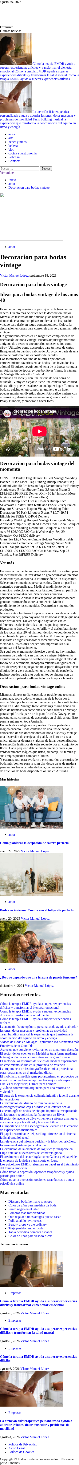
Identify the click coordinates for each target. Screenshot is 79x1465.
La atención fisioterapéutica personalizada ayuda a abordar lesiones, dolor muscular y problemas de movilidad (38, 115)
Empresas (14, 1293)
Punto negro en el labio (23, 1209)
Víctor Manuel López (14, 275)
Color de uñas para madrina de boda (32, 1205)
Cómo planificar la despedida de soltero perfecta (34, 843)
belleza (13, 145)
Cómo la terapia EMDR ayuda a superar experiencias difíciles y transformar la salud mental (34, 73)
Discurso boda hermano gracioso (30, 1201)
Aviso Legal (16, 1448)
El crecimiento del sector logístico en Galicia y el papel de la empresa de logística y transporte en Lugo (38, 1158)
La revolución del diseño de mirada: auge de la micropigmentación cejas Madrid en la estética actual (35, 1105)
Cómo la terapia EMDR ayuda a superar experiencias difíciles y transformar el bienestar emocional (37, 67)
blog (11, 149)
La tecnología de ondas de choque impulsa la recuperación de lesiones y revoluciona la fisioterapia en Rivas (39, 1112)
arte (10, 138)
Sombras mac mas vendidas (26, 1213)
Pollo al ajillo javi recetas (25, 1220)
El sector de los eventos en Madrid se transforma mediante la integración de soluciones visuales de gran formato (38, 1055)
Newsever (68, 1459)
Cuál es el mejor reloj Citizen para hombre (28, 1084)
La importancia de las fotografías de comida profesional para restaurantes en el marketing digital (37, 1070)
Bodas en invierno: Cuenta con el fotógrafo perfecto (37, 910)
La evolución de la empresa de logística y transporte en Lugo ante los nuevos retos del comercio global (36, 1151)
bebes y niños (17, 142)
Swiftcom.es (16, 14)
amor (11, 134)
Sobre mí (14, 157)
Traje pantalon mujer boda (25, 1228)
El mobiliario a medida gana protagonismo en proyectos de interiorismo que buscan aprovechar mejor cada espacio (39, 1078)
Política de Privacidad (22, 1444)
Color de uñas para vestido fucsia (30, 1236)
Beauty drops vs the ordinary (27, 1224)
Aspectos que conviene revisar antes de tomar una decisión (39, 1049)
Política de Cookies (21, 1452)
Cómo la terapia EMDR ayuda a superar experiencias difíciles (39, 77)
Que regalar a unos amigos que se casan (34, 1217)
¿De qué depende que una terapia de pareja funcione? (38, 977)
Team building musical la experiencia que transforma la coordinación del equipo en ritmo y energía (38, 123)
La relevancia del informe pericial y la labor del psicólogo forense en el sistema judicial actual (38, 1143)
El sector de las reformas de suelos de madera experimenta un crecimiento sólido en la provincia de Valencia (38, 1063)
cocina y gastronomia (22, 153)
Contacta (14, 161)
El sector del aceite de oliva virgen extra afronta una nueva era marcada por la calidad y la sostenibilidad (39, 1120)
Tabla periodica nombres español (30, 1232)
